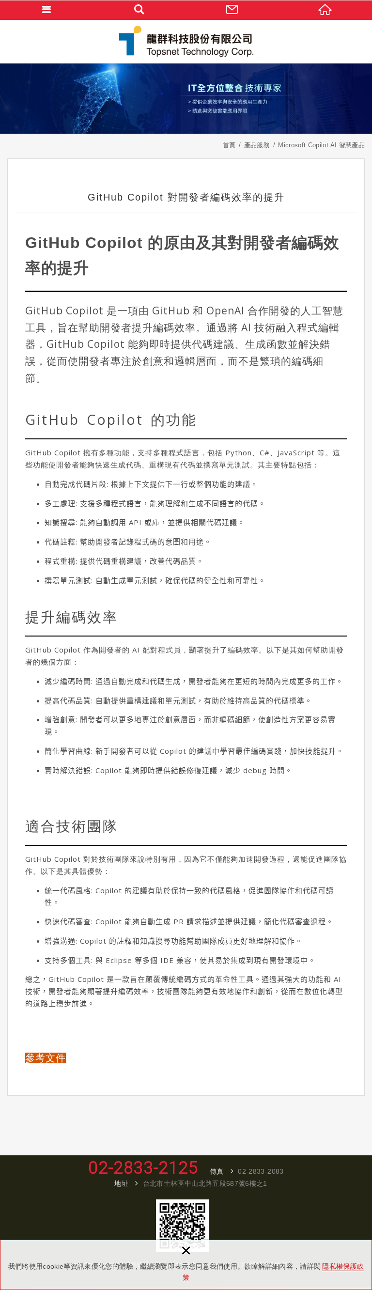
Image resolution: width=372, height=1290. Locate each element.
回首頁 (325, 9)
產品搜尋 (139, 9)
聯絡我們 (232, 9)
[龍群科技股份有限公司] (186, 41)
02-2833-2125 (143, 1168)
